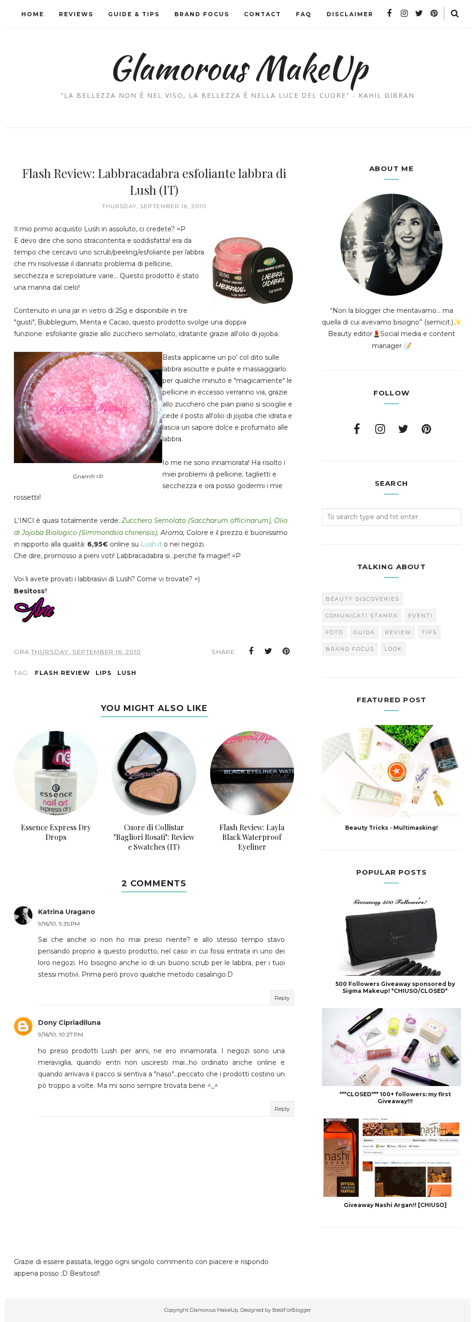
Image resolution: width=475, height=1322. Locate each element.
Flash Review (62, 672)
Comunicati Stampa (362, 615)
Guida (364, 632)
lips (104, 672)
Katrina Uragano (66, 912)
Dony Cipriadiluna (69, 1022)
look (393, 649)
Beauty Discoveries (362, 599)
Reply (282, 997)
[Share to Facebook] (251, 651)
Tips (429, 632)
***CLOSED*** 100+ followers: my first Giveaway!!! (395, 1098)
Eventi (420, 615)
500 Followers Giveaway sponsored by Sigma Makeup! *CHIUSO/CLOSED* (395, 987)
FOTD (334, 632)
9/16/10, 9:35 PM (59, 923)
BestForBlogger (291, 1310)
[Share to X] (268, 651)
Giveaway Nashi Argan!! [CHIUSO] (395, 1204)
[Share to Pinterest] (286, 651)
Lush (126, 672)
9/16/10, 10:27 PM (60, 1034)
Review (398, 632)
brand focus (350, 649)
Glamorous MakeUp (238, 67)
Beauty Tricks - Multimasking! (391, 827)
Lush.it (151, 544)
